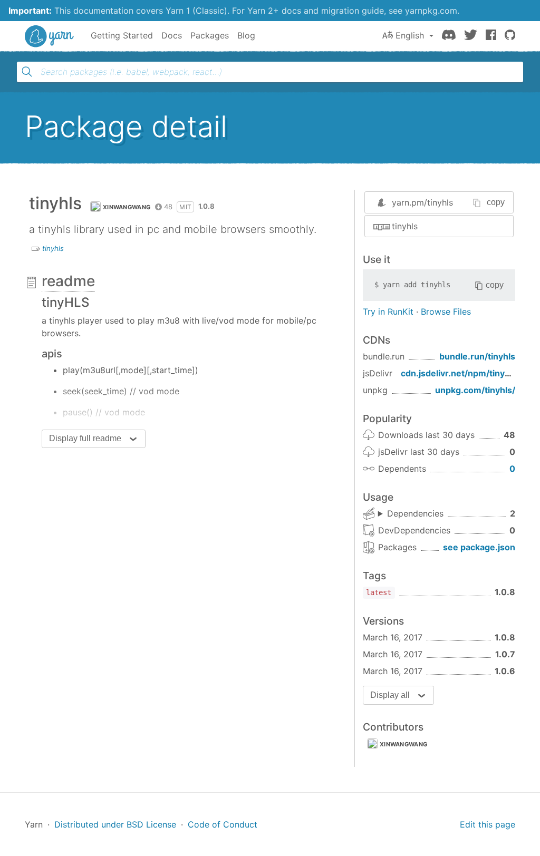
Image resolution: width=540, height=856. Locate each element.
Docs (171, 35)
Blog (246, 35)
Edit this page (487, 824)
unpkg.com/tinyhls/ (475, 390)
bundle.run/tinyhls (477, 356)
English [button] (410, 35)
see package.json (479, 547)
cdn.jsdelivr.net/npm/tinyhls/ (460, 373)
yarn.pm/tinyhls (422, 202)
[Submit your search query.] (26, 71)
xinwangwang (126, 207)
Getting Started (122, 35)
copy (496, 202)
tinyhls (53, 248)
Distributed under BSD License (115, 824)
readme (68, 281)
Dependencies (415, 513)
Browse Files (446, 311)
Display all (390, 694)
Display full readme (85, 438)
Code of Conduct (222, 824)
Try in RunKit (388, 311)
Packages (209, 35)
